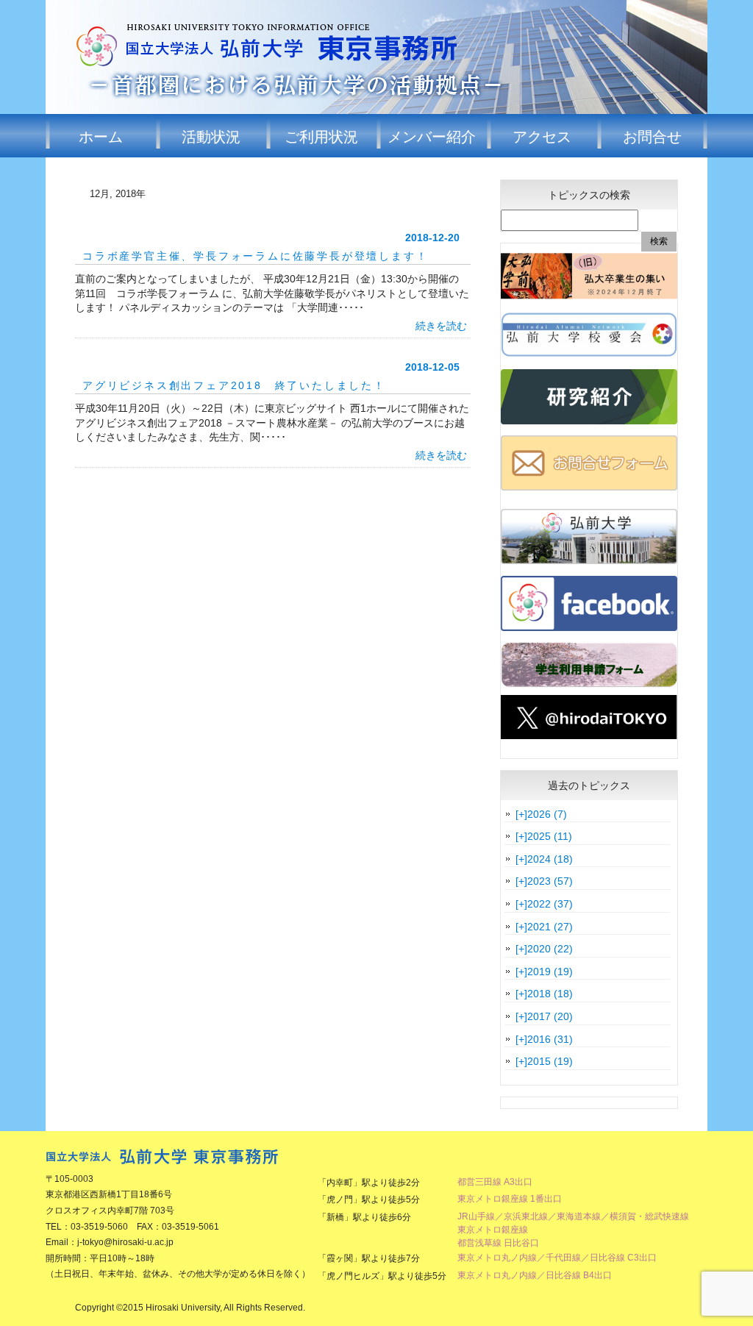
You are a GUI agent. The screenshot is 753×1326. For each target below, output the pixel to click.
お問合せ (652, 136)
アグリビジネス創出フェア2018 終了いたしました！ (234, 385)
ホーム (101, 136)
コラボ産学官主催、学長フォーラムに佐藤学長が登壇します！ (255, 256)
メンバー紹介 (432, 136)
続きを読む (441, 326)
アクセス (542, 136)
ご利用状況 (321, 136)
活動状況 (211, 136)
